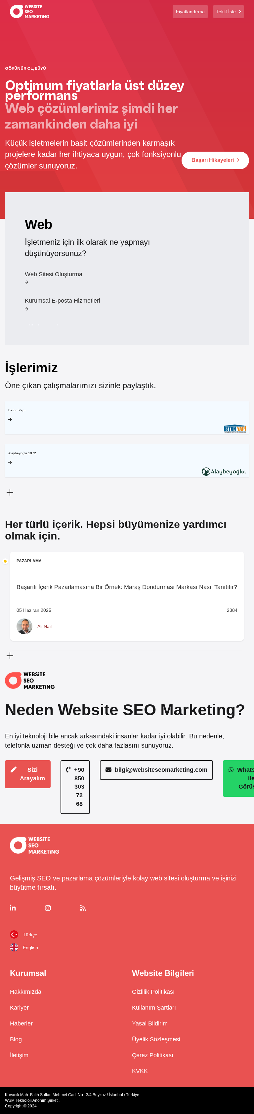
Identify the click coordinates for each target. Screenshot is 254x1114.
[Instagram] (60, 908)
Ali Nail (44, 626)
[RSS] (95, 908)
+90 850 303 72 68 (79, 786)
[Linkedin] (25, 908)
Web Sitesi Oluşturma (53, 274)
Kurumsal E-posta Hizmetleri (62, 301)
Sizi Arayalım (32, 774)
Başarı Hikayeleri (212, 160)
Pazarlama (29, 561)
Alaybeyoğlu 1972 (22, 453)
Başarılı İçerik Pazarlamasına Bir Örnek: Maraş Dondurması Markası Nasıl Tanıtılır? (127, 587)
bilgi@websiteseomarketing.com (161, 769)
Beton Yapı (16, 410)
